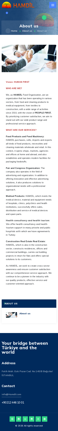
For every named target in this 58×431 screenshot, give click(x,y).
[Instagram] (38, 419)
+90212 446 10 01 (13, 402)
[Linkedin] (31, 419)
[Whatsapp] (25, 419)
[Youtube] (12, 419)
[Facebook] (18, 419)
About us (27, 31)
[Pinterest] (44, 419)
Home (14, 31)
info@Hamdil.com (11, 394)
